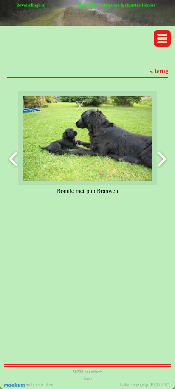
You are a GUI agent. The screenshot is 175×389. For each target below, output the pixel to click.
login (88, 378)
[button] (162, 38)
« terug (159, 70)
